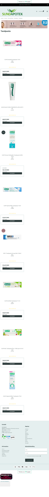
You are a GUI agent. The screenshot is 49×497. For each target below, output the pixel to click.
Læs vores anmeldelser (5, 481)
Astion (26, 437)
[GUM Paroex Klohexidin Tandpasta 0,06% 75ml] (12, 141)
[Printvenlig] (47, 18)
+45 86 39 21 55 (7, 431)
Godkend (29, 460)
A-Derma (26, 429)
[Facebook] (4, 435)
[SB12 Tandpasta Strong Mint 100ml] (12, 239)
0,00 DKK (41, 11)
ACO (26, 431)
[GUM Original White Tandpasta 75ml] (12, 382)
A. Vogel (26, 430)
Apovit (26, 435)
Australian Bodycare (28, 438)
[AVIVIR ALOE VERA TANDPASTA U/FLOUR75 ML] (12, 93)
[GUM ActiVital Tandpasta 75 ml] (12, 286)
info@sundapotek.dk (8, 432)
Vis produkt (12, 74)
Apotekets (27, 434)
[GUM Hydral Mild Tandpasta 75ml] (12, 191)
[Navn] (36, 449)
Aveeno (26, 441)
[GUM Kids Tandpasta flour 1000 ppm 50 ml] (12, 334)
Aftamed (26, 433)
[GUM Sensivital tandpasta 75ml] (12, 45)
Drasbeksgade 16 (12, 428)
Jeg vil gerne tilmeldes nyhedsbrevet (37, 456)
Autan (26, 439)
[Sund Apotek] (12, 11)
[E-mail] (36, 453)
